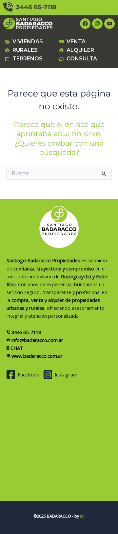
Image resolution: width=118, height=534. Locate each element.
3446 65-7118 (34, 7)
